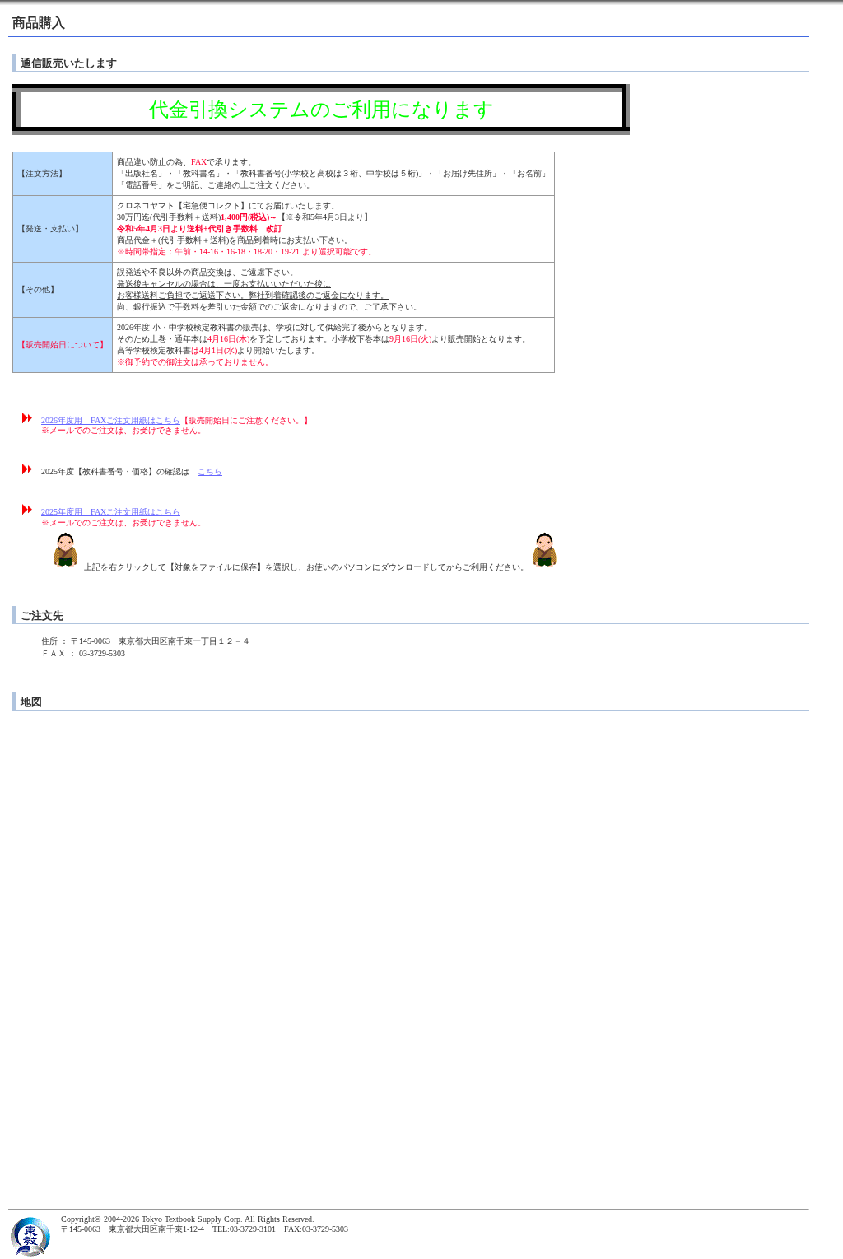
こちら (210, 471)
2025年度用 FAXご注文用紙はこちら (110, 511)
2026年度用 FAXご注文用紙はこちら (110, 420)
